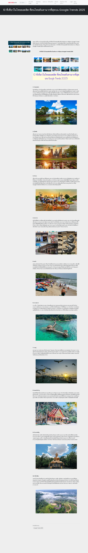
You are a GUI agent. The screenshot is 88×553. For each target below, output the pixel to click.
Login (71, 2)
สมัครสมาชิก (75, 2)
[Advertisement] (44, 25)
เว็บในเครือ (50, 2)
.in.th (12, 2)
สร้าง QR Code (31, 2)
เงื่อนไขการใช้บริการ (63, 2)
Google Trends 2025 (38, 528)
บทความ (45, 2)
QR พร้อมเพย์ (38, 2)
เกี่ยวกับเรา (56, 2)
